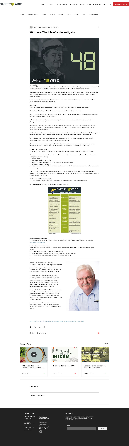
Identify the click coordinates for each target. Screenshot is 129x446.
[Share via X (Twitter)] (35, 327)
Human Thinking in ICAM (64, 366)
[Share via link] (44, 327)
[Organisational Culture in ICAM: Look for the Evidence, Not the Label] (95, 354)
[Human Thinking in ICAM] (64, 354)
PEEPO (68, 14)
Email (68, 425)
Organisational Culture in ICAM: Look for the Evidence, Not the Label (95, 367)
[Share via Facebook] (30, 327)
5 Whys (83, 14)
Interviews (60, 14)
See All (106, 343)
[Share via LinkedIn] (40, 327)
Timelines (52, 14)
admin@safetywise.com (30, 420)
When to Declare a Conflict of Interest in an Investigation (33, 367)
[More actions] (98, 27)
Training (44, 14)
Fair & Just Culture (93, 14)
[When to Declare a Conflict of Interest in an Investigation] (34, 354)
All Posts (22, 14)
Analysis (76, 14)
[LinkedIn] (40, 431)
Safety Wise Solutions (33, 14)
